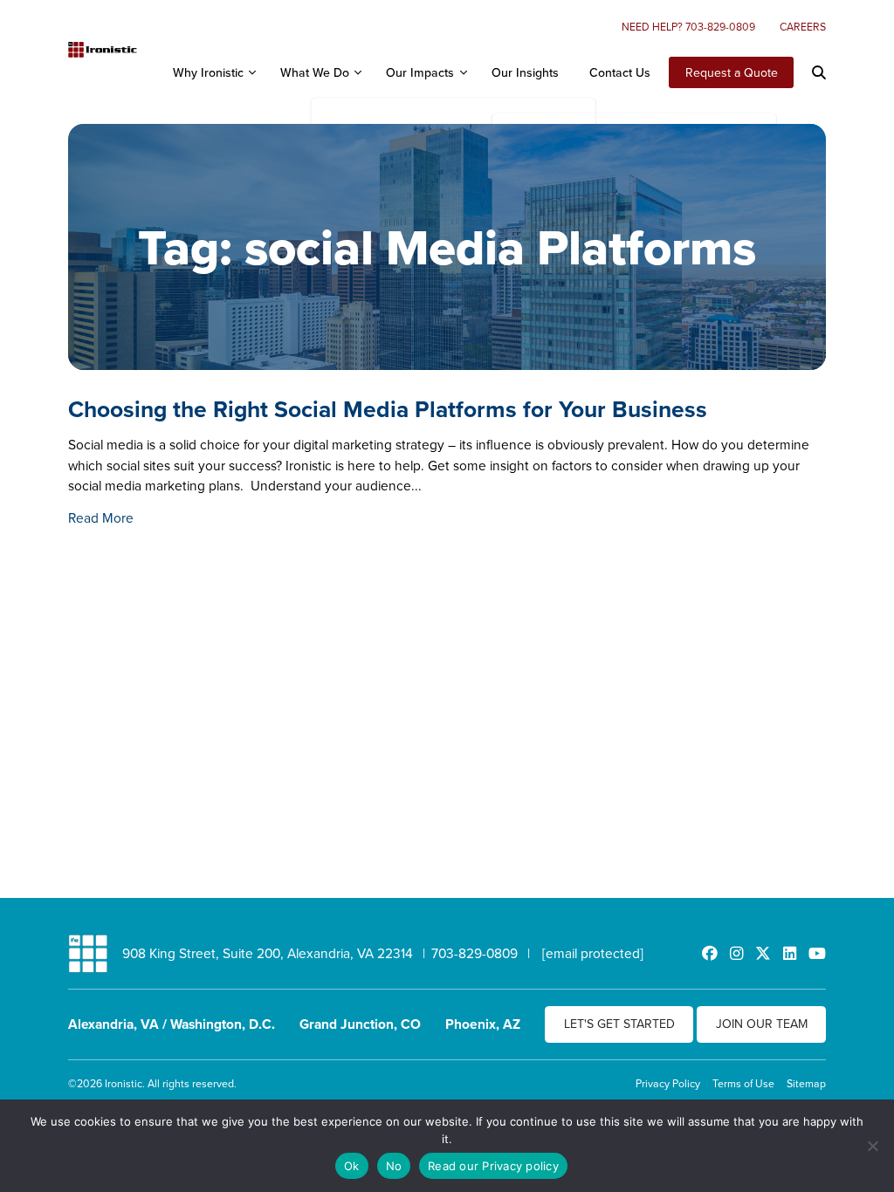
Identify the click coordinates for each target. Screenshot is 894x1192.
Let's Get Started (619, 1023)
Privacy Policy (668, 1083)
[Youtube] (817, 953)
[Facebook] (710, 953)
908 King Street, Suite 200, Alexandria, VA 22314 (267, 953)
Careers (803, 26)
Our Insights (525, 72)
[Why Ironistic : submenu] (251, 72)
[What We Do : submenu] (358, 72)
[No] (872, 1145)
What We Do (314, 72)
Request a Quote (731, 72)
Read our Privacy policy (493, 1166)
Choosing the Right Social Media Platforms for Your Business (387, 409)
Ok (352, 1166)
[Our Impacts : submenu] (463, 72)
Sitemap (806, 1083)
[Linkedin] (789, 953)
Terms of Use (743, 1083)
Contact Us (619, 72)
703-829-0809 (474, 953)
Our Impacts (420, 72)
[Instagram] (736, 953)
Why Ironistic (208, 72)
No (394, 1166)
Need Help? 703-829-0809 (688, 26)
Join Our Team (762, 1023)
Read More (101, 517)
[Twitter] (763, 953)
